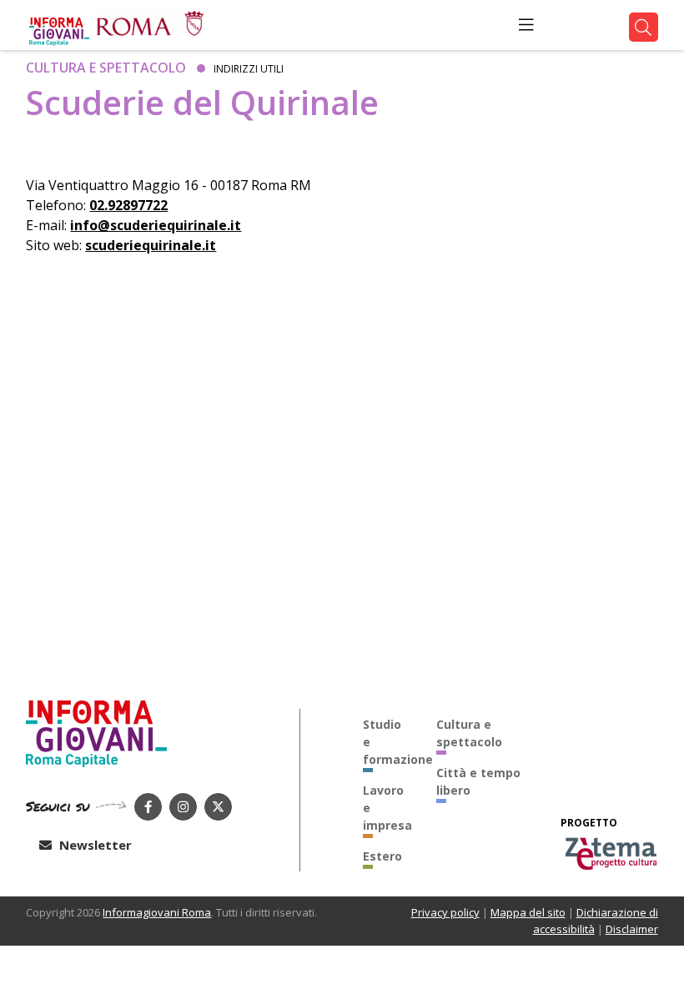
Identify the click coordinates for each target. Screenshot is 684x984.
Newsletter (94, 844)
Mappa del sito (528, 912)
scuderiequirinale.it (150, 245)
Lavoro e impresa (387, 807)
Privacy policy (445, 912)
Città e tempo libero (478, 781)
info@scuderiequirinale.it (155, 225)
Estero (382, 856)
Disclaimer (632, 928)
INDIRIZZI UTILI (249, 69)
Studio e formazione (387, 741)
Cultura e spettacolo (106, 67)
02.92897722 (128, 205)
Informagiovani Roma (157, 912)
